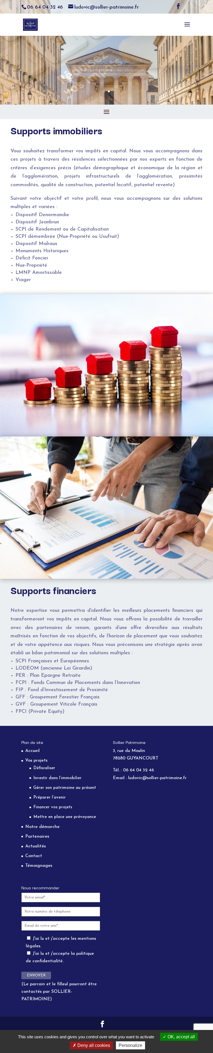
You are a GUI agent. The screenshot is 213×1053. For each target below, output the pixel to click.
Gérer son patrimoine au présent (64, 788)
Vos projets (36, 760)
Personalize (130, 1045)
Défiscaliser (44, 768)
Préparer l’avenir (49, 798)
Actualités (35, 846)
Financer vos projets (52, 807)
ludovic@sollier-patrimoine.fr (157, 778)
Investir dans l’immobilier (57, 778)
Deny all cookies (93, 1045)
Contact (33, 856)
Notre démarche (42, 827)
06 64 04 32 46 (45, 7)
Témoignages (38, 865)
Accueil (32, 751)
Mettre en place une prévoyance (64, 817)
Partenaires (37, 836)
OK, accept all (180, 1036)
